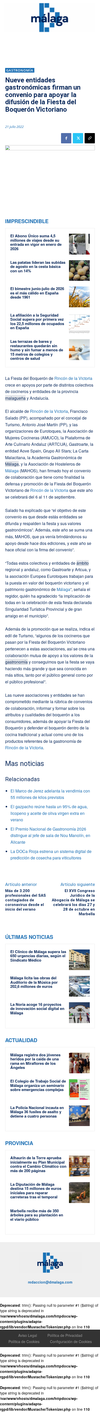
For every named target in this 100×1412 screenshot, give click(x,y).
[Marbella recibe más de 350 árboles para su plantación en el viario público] (79, 1219)
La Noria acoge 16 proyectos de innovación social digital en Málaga (37, 1008)
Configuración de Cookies (71, 1341)
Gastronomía (19, 70)
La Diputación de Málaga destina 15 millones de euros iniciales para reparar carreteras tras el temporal (35, 1190)
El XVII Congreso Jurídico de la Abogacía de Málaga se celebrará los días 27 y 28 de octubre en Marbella (73, 902)
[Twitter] (78, 138)
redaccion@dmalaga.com (50, 1282)
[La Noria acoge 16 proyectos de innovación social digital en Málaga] (79, 1012)
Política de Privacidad (64, 1335)
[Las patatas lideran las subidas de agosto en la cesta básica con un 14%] (79, 270)
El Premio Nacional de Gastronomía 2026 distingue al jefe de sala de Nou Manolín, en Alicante (50, 835)
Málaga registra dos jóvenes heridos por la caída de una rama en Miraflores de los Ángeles (35, 1061)
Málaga (12, 464)
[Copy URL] (90, 138)
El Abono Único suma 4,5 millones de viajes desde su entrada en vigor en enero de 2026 (36, 242)
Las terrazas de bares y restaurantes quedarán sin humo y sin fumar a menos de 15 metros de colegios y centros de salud (36, 349)
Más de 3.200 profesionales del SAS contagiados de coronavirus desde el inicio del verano (25, 900)
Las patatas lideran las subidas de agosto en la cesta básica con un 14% (37, 266)
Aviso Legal (27, 1335)
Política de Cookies (23, 1341)
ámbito (82, 563)
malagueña (15, 398)
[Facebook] (66, 138)
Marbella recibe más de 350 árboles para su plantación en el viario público (36, 1215)
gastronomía (16, 662)
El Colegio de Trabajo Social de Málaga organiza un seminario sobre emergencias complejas (38, 1085)
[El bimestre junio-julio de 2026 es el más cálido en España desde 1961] (79, 296)
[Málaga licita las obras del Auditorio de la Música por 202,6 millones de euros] (79, 986)
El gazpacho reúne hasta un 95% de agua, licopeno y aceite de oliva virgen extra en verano (49, 813)
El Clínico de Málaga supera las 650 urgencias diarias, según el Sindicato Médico (38, 956)
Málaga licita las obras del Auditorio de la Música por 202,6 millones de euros (34, 982)
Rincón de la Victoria (72, 378)
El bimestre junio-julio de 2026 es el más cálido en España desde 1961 (37, 293)
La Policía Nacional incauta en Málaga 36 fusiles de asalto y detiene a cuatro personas (37, 1112)
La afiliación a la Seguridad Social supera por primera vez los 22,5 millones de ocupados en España (37, 321)
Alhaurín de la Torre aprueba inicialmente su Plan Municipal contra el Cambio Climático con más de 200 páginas (38, 1164)
